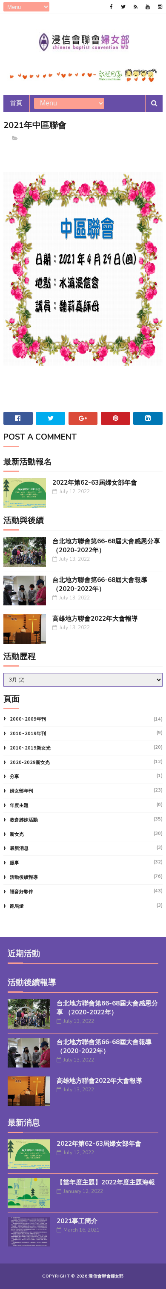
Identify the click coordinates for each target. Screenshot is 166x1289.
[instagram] (160, 7)
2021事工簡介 (77, 1221)
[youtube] (148, 7)
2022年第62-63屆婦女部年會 (94, 482)
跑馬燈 (17, 906)
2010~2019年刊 (28, 733)
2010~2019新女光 (30, 748)
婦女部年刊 (21, 791)
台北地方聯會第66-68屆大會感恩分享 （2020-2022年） (107, 1007)
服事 (14, 863)
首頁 (16, 103)
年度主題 (19, 805)
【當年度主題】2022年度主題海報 (106, 1182)
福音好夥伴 (21, 892)
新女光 (17, 834)
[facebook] (111, 7)
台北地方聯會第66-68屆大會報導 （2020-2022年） (99, 584)
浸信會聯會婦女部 (106, 1276)
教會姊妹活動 (24, 820)
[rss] (135, 7)
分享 (14, 776)
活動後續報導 (24, 877)
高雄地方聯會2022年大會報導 (95, 618)
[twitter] (123, 7)
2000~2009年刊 (28, 719)
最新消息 (19, 848)
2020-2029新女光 (30, 762)
